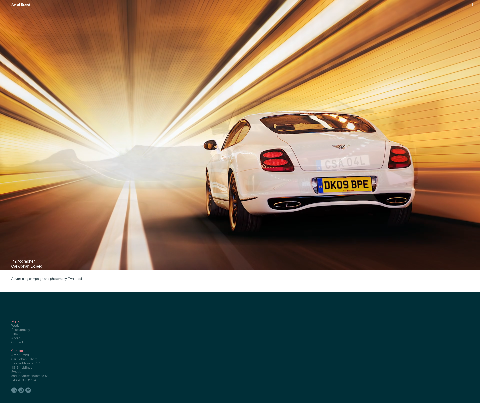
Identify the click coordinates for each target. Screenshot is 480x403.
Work (15, 326)
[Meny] (474, 4)
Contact (17, 342)
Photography (20, 330)
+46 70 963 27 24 (23, 380)
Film (14, 334)
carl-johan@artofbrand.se (29, 376)
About (15, 338)
